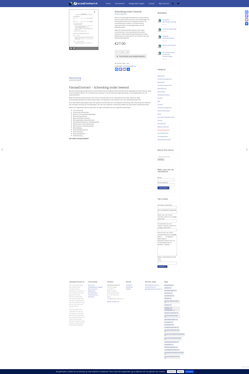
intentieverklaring (171, 316)
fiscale (167, 305)
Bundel (160, 98)
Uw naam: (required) (164, 205)
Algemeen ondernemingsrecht (164, 77)
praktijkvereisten (171, 342)
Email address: (162, 183)
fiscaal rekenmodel (171, 301)
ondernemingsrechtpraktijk (174, 334)
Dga (158, 101)
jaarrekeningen (171, 319)
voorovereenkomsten (172, 357)
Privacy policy (93, 295)
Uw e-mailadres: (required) (166, 210)
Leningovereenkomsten (165, 117)
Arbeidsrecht (161, 88)
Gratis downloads (163, 111)
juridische (169, 325)
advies (167, 288)
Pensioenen (161, 123)
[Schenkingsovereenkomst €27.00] (2, 149)
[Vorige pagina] (71, 48)
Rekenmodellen (163, 127)
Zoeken (161, 159)
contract (168, 293)
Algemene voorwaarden (92, 292)
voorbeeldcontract (171, 350)
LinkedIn (129, 285)
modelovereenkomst (171, 330)
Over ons (91, 285)
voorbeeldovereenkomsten (174, 353)
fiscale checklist (171, 313)
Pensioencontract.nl (152, 285)
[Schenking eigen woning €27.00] (247, 149)
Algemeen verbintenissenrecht (164, 84)
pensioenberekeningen (172, 338)
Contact (152, 3)
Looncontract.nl (150, 287)
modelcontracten (171, 327)
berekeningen (170, 290)
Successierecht (162, 133)
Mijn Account (164, 3)
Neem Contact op (113, 301)
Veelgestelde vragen (136, 3)
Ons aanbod (119, 3)
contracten (169, 296)
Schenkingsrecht (121, 14)
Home (108, 3)
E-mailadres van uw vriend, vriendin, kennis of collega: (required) (166, 226)
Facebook (129, 287)
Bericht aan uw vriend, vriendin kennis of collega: (167, 234)
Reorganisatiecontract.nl (153, 289)
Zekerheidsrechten (164, 139)
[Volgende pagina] (74, 48)
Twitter (128, 289)
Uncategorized (162, 136)
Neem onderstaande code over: (166, 259)
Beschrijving (75, 78)
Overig (159, 120)
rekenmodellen (171, 347)
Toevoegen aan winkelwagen (132, 56)
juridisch (168, 322)
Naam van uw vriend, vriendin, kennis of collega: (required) (167, 217)
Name (159, 178)
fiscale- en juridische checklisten (169, 309)
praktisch (168, 345)
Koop (159, 114)
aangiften (168, 285)
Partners (91, 297)
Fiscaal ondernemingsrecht (164, 106)
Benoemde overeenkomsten (163, 93)
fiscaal (167, 298)
